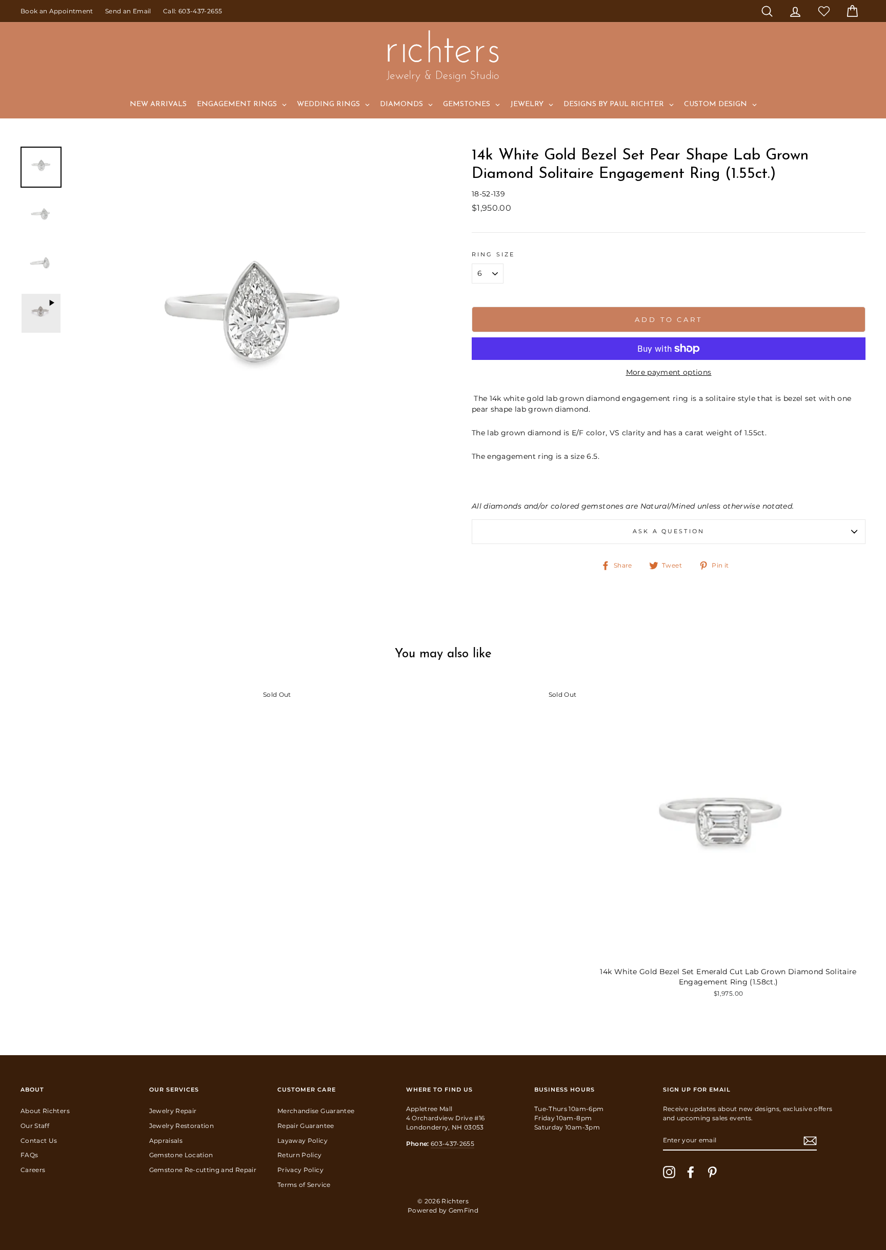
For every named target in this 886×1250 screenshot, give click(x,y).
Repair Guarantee (305, 1126)
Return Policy (299, 1155)
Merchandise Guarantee (315, 1111)
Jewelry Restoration (181, 1126)
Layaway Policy (302, 1140)
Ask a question (668, 531)
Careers (33, 1170)
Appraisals (166, 1140)
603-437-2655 (452, 1143)
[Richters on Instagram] (669, 1172)
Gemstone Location (181, 1155)
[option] (253, 331)
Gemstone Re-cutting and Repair (203, 1170)
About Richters (45, 1111)
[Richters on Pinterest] (712, 1172)
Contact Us (39, 1140)
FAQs (29, 1155)
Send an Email (128, 11)
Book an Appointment (57, 11)
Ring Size (493, 254)
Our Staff (35, 1126)
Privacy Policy (300, 1170)
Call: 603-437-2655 (192, 11)
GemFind (463, 1210)
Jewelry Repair (173, 1111)
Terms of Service (304, 1184)
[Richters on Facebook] (690, 1172)
